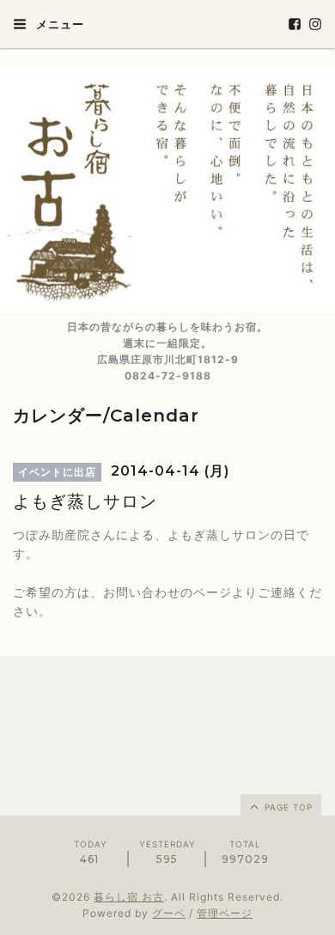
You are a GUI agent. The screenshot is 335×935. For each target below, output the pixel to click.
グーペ (169, 913)
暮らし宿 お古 (129, 896)
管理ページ (225, 913)
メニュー (58, 24)
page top (287, 807)
